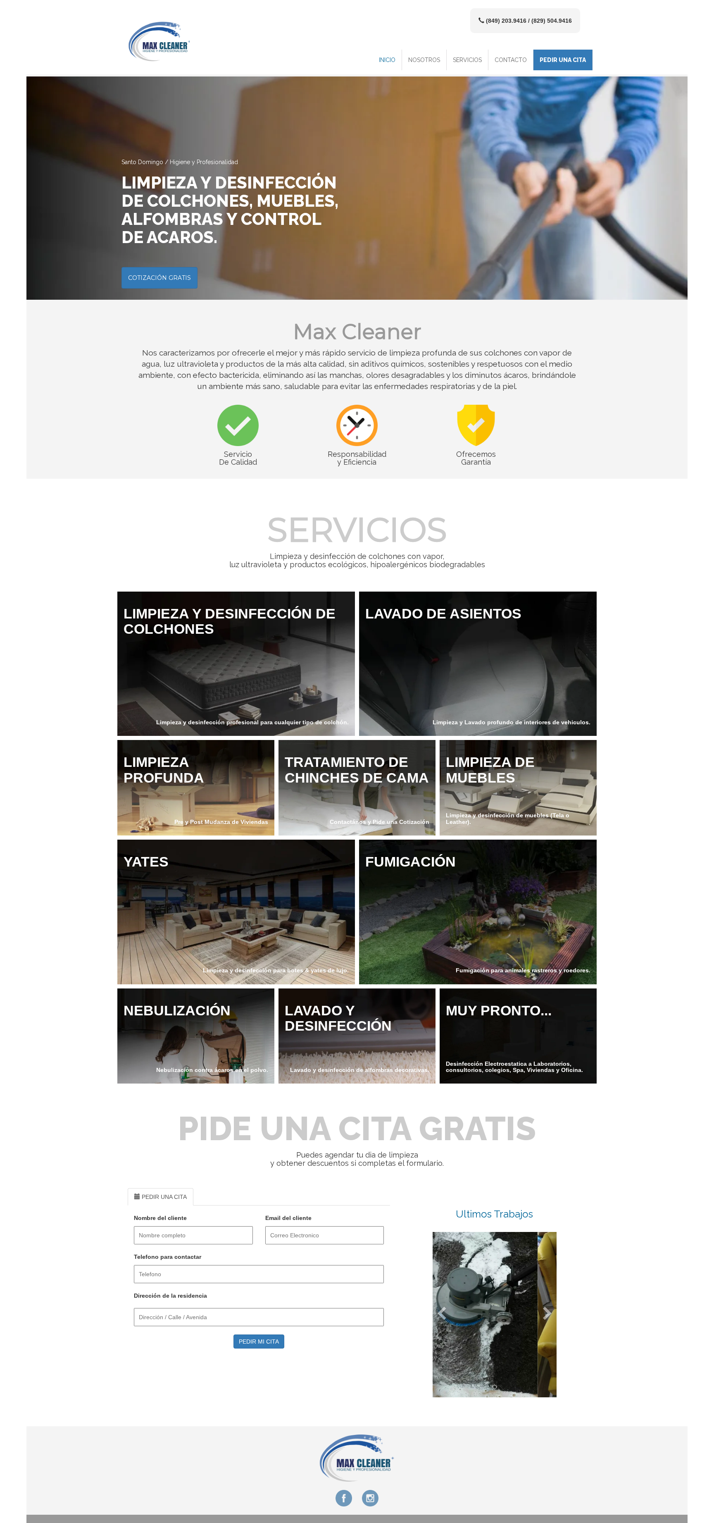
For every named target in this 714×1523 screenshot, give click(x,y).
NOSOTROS (424, 60)
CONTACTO (511, 60)
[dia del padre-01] (495, 1387)
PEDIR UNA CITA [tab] (163, 1197)
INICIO (387, 60)
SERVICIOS (467, 60)
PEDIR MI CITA (259, 1341)
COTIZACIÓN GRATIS (159, 278)
